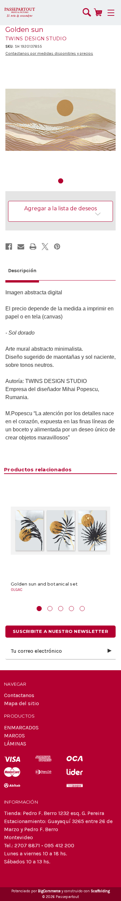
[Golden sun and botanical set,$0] (60, 530)
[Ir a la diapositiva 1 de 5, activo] (39, 608)
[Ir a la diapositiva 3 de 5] (60, 608)
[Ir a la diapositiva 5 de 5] (82, 608)
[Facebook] (8, 246)
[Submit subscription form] (110, 651)
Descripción (22, 270)
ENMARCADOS (21, 727)
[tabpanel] (60, 120)
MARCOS (14, 735)
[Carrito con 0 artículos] (98, 12)
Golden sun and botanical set (44, 584)
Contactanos (19, 695)
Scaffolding (100, 891)
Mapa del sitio (21, 703)
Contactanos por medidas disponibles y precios (49, 53)
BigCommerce (49, 891)
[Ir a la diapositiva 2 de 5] (49, 608)
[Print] (33, 246)
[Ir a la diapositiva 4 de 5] (71, 608)
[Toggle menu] (111, 12)
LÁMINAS (15, 743)
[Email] (20, 246)
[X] (45, 246)
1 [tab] (60, 180)
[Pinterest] (57, 246)
